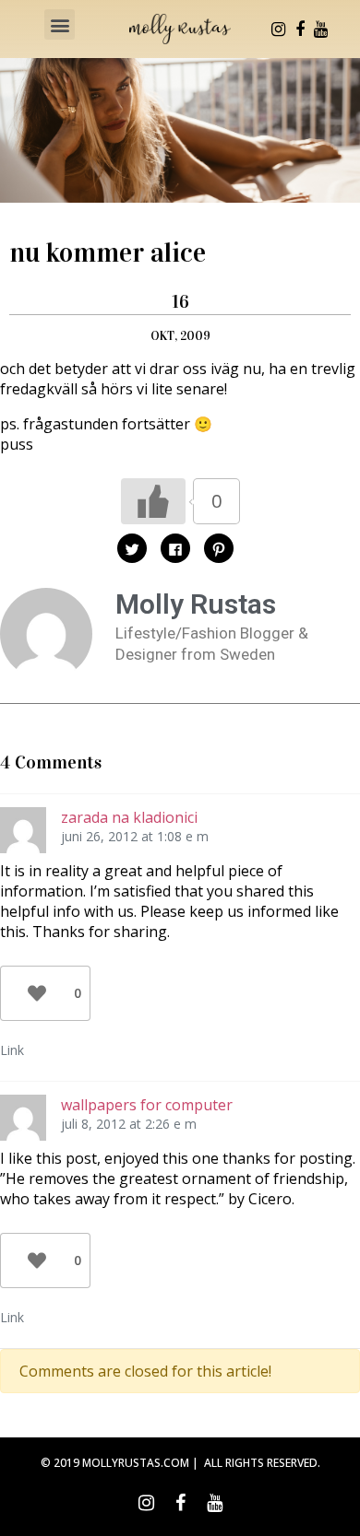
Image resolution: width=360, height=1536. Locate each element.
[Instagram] (278, 29)
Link (12, 1050)
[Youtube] (321, 29)
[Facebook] (300, 29)
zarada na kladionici (129, 817)
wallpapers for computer (147, 1105)
